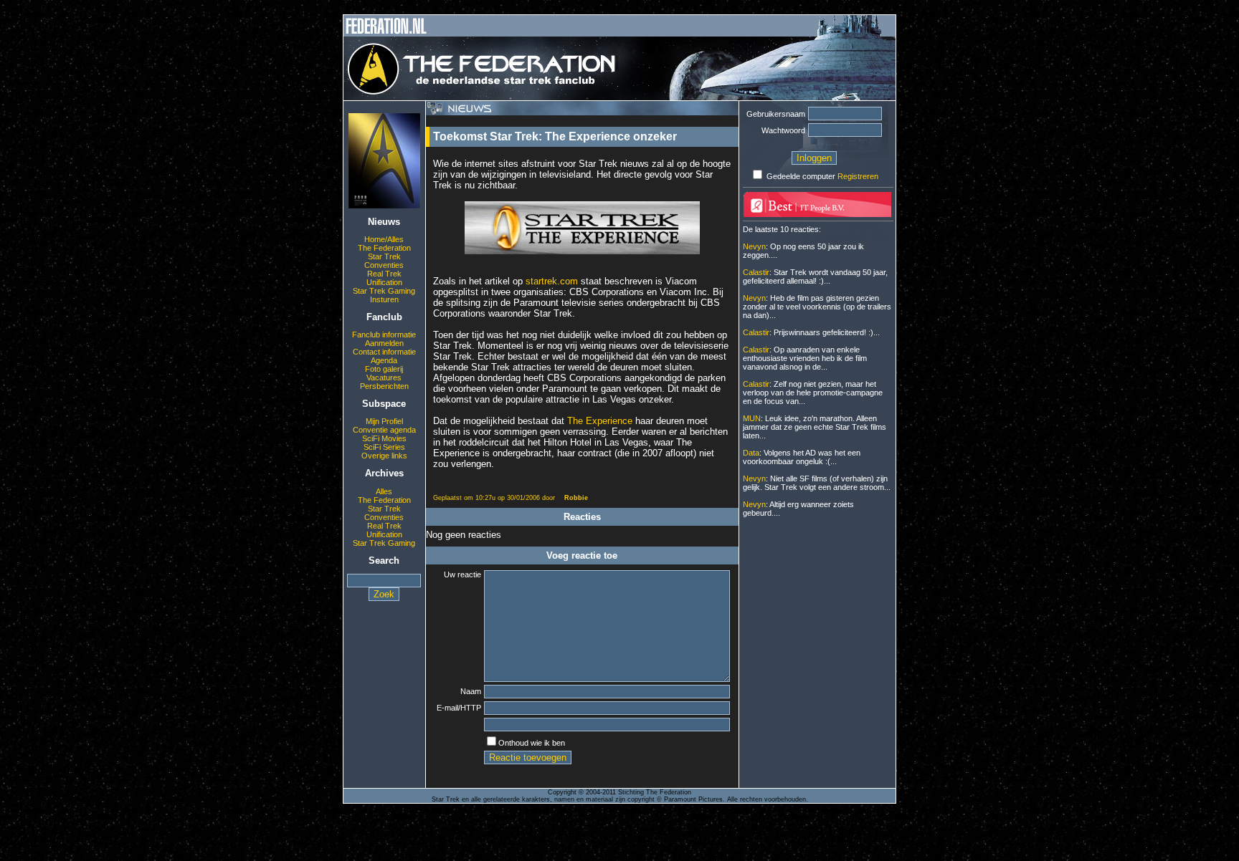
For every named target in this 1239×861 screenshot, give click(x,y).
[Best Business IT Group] (817, 214)
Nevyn (754, 246)
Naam (470, 691)
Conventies (384, 265)
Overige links (384, 455)
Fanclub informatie (384, 334)
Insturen (384, 299)
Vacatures (384, 377)
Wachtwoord (783, 130)
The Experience (599, 420)
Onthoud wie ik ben (531, 743)
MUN (752, 418)
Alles (384, 491)
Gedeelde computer (800, 176)
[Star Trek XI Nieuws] (384, 205)
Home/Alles (384, 239)
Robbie (576, 497)
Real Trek (384, 273)
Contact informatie (384, 351)
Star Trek (384, 256)
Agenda (384, 360)
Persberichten (384, 386)
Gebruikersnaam (775, 114)
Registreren (857, 176)
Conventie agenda (384, 429)
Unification (384, 282)
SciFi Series (384, 447)
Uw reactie (462, 574)
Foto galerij (384, 369)
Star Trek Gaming (384, 291)
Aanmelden (384, 343)
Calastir (756, 272)
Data (751, 452)
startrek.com (553, 281)
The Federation (384, 248)
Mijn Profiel (384, 421)
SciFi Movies (384, 438)
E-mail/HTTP (459, 707)
